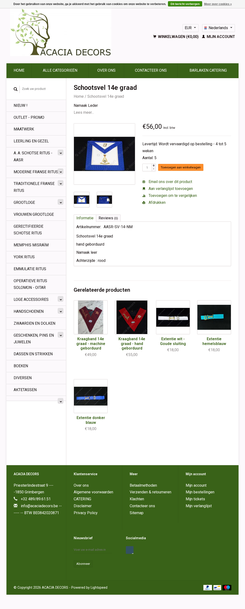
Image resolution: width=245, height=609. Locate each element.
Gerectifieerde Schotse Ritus (28, 230)
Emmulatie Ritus (30, 269)
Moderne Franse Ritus (36, 172)
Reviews (108, 218)
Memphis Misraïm (31, 245)
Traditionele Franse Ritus (34, 187)
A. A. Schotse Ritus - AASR (33, 156)
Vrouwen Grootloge (34, 214)
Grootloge (24, 202)
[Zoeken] (16, 89)
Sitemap (137, 513)
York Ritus (24, 257)
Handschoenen (29, 311)
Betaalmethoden (143, 485)
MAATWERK (24, 129)
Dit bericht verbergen (185, 4)
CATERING (82, 499)
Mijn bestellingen (200, 492)
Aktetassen (25, 390)
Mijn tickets (195, 499)
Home (19, 70)
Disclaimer (83, 506)
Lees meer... (84, 112)
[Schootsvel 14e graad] (104, 154)
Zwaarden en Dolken (34, 323)
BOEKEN (21, 366)
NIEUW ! (21, 105)
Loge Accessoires (31, 299)
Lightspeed (99, 588)
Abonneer (83, 564)
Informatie (85, 218)
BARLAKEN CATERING (208, 70)
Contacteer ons (151, 70)
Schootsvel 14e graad (105, 96)
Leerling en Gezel (31, 141)
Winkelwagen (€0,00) (178, 36)
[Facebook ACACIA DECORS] (130, 550)
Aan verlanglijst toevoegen (170, 188)
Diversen (23, 378)
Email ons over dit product (170, 181)
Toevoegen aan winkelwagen (181, 167)
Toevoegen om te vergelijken (172, 195)
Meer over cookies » (218, 4)
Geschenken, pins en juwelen (34, 339)
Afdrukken (157, 202)
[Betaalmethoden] (208, 587)
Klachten (137, 499)
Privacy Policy (86, 513)
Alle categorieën (60, 70)
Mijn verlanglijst (199, 506)
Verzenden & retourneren (150, 492)
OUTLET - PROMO (29, 117)
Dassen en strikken (33, 354)
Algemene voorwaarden (93, 492)
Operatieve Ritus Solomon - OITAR (30, 284)
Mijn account (220, 36)
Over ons (106, 70)
